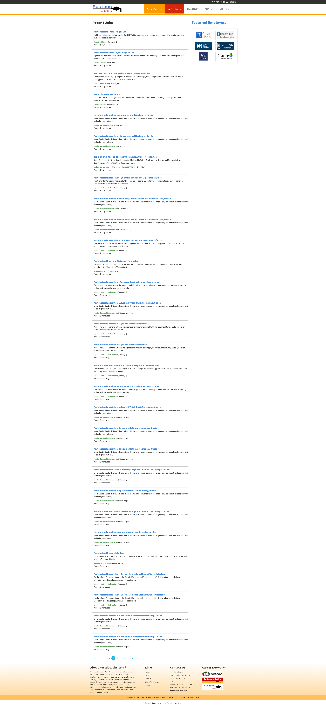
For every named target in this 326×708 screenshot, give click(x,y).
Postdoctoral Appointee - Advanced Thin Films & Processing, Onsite (127, 302)
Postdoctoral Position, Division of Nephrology (117, 261)
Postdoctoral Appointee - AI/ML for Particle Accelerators (122, 323)
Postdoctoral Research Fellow (109, 553)
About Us (209, 8)
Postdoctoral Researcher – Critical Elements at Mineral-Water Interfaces (130, 574)
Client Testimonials (152, 682)
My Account (192, 8)
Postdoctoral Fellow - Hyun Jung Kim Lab (114, 52)
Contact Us (225, 8)
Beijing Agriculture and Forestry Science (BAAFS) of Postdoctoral (126, 156)
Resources (149, 679)
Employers (175, 9)
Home (147, 672)
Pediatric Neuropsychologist (108, 94)
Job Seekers (156, 9)
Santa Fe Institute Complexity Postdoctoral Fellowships (122, 73)
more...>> (112, 692)
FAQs (147, 675)
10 (133, 658)
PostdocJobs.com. (151, 697)
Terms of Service (182, 697)
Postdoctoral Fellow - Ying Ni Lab (110, 31)
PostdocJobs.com (177, 672)
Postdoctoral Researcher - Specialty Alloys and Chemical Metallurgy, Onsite (131, 469)
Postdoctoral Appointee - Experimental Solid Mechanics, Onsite (125, 428)
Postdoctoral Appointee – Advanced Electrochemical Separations (126, 282)
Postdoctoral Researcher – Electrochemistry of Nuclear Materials (126, 365)
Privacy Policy (195, 697)
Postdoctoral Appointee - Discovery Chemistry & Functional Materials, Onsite (132, 198)
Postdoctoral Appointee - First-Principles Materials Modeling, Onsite (128, 615)
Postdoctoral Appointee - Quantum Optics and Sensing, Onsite (125, 490)
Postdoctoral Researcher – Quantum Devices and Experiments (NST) (128, 177)
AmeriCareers (167, 703)
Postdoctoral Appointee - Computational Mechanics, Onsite (123, 115)
